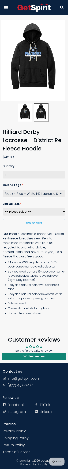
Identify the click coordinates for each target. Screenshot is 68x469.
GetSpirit (46, 461)
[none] (25, 112)
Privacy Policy (14, 431)
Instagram (16, 411)
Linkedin (47, 411)
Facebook (16, 404)
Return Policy (14, 445)
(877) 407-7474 (20, 385)
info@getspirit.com (23, 378)
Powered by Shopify (34, 464)
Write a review (34, 356)
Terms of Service (17, 451)
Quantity (8, 166)
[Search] (61, 7)
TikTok (45, 404)
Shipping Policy (16, 438)
